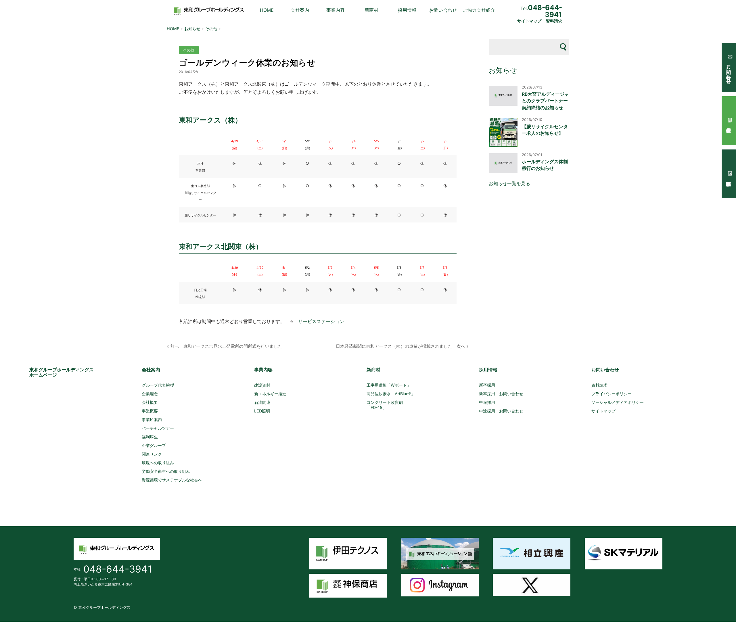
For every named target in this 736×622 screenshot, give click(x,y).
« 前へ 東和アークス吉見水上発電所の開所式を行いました (224, 346)
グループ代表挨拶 (158, 385)
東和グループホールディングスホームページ (61, 372)
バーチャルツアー (158, 428)
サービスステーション (321, 321)
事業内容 (335, 10)
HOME (267, 10)
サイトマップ (529, 21)
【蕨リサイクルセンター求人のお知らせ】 (545, 130)
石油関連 (262, 402)
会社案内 (300, 10)
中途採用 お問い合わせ (501, 410)
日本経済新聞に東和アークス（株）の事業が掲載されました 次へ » (402, 346)
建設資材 (262, 385)
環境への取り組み (158, 462)
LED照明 (262, 410)
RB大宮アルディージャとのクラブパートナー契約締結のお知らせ (545, 100)
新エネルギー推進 (270, 393)
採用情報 (407, 10)
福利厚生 (150, 436)
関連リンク (152, 454)
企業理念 (150, 393)
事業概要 (150, 410)
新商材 (371, 10)
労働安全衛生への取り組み (166, 471)
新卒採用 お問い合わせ (501, 393)
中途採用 (487, 402)
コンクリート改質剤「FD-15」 (385, 405)
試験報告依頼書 (729, 173)
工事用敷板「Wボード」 (389, 385)
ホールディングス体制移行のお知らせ (545, 165)
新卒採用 (487, 385)
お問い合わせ (443, 10)
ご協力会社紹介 (479, 10)
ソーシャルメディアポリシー (617, 402)
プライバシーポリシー (611, 393)
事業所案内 (152, 419)
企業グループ (154, 445)
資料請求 (554, 21)
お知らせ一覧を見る (509, 183)
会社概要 (150, 402)
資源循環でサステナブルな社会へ (172, 479)
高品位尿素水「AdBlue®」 (391, 393)
